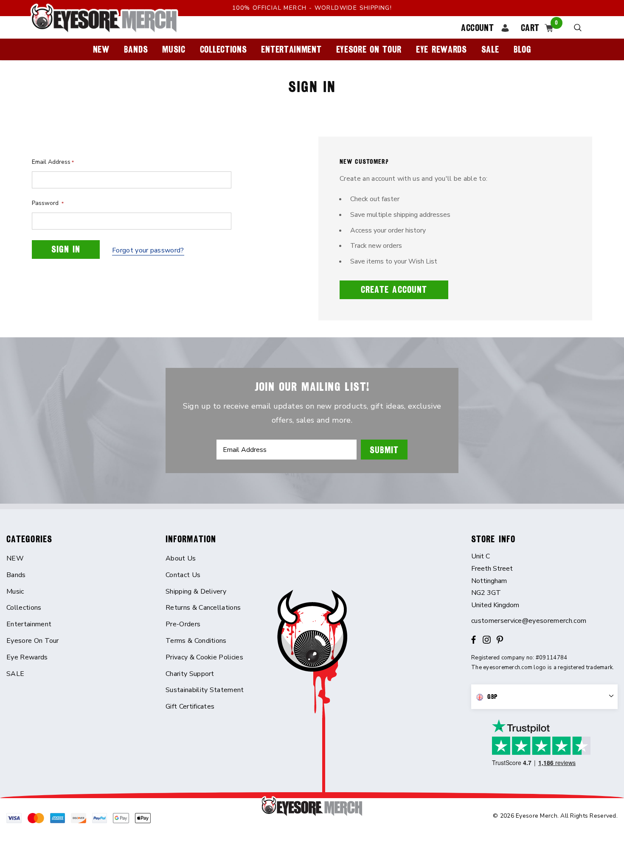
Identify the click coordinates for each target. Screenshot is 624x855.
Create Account (394, 289)
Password (48, 203)
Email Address (53, 162)
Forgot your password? (148, 250)
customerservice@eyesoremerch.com (528, 620)
